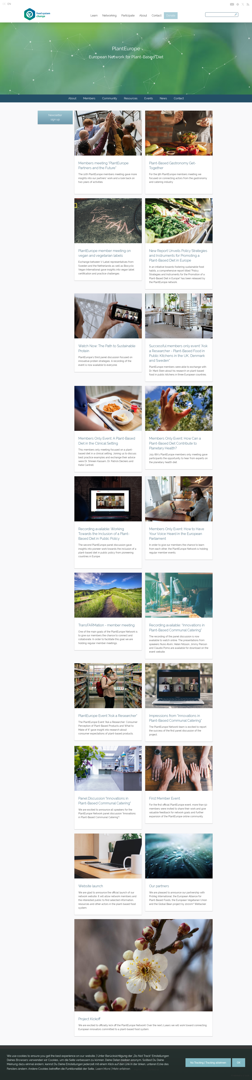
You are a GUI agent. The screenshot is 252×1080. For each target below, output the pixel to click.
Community (109, 98)
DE (4, 4)
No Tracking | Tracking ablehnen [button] (208, 1062)
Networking (109, 15)
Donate (170, 15)
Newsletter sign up (55, 117)
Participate (128, 15)
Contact (156, 15)
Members (89, 98)
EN (9, 4)
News (163, 98)
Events (148, 98)
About (143, 15)
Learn (94, 15)
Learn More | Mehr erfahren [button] (113, 1068)
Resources (130, 98)
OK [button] (238, 1062)
